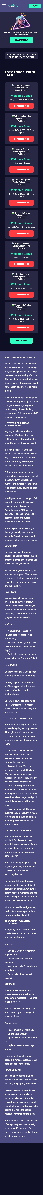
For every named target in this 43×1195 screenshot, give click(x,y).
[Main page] (13, 5)
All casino (21, 340)
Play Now (35, 6)
